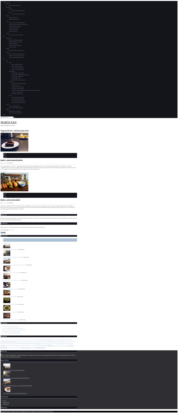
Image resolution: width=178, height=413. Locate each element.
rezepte (5, 157)
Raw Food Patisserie (54, 343)
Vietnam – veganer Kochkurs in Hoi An (16, 57)
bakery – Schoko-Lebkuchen (17, 66)
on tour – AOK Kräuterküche (14, 105)
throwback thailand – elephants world (16, 50)
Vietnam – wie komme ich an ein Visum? (16, 55)
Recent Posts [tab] (6, 239)
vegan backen (56, 345)
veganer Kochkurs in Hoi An (14, 347)
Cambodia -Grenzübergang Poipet (15, 41)
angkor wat (26, 339)
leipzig (10, 12)
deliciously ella (69, 339)
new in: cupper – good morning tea (18, 100)
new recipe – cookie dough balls (18, 88)
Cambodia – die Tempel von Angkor (16, 40)
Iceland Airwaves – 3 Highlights (15, 26)
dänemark (8, 3)
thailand (7, 48)
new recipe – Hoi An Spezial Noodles (12, 272)
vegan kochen (26, 348)
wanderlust (40, 347)
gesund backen (24, 341)
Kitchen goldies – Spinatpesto (10, 312)
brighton (57, 339)
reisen (3, 345)
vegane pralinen (64, 345)
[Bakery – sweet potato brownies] (14, 151)
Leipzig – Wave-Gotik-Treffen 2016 (18, 14)
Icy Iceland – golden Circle (14, 27)
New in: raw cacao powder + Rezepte (19, 102)
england (7, 15)
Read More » (3, 171)
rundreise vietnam (24, 345)
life (4, 59)
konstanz (10, 8)
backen (41, 340)
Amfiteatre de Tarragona (16, 339)
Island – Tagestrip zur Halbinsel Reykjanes (17, 22)
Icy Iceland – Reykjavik (13, 29)
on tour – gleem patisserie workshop (16, 107)
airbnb (2, 339)
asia (4, 36)
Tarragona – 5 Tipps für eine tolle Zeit (16, 34)
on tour (7, 104)
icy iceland (48, 341)
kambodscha (8, 38)
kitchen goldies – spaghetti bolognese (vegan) (20, 74)
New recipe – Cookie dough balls (11, 319)
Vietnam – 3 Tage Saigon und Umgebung (17, 53)
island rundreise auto (61, 341)
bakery (10, 62)
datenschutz (6, 402)
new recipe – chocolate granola (18, 86)
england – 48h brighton (13, 17)
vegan (50, 345)
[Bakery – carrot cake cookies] (14, 191)
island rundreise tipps (8, 343)
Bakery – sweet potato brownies (12, 160)
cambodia (62, 340)
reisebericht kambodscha (66, 343)
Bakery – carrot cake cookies (10, 200)
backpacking (47, 340)
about (4, 114)
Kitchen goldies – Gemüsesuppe (18, 73)
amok (22, 339)
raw (49, 343)
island (7, 20)
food (7, 60)
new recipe (11, 81)
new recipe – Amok (12, 46)
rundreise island (14, 345)
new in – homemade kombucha (18, 99)
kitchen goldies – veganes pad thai (18, 79)
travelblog (44, 345)
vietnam (7, 52)
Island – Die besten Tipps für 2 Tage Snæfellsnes (18, 24)
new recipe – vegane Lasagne (17, 92)
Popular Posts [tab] (6, 240)
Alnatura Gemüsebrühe (7, 339)
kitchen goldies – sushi (16, 78)
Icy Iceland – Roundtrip (13, 31)
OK (52, 411)
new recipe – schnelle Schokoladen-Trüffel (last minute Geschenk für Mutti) (26, 90)
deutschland (8, 7)
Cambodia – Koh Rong (13, 43)
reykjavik (7, 345)
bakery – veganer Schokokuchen (18, 69)
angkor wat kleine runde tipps (33, 339)
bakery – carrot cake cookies (17, 64)
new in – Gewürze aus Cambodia (15, 45)
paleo (46, 343)
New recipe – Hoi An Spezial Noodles (19, 83)
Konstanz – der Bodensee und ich (18, 10)
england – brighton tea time (14, 19)
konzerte (8, 109)
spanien (7, 33)
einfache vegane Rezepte (8, 342)
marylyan (4, 163)
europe (4, 1)
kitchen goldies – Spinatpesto (17, 76)
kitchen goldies (12, 71)
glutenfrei (30, 341)
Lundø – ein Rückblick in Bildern (15, 5)
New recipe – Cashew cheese (17, 93)
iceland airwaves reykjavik (39, 341)
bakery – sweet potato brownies (18, 67)
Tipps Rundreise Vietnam (35, 345)
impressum (6, 404)
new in (10, 95)
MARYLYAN (9, 122)
